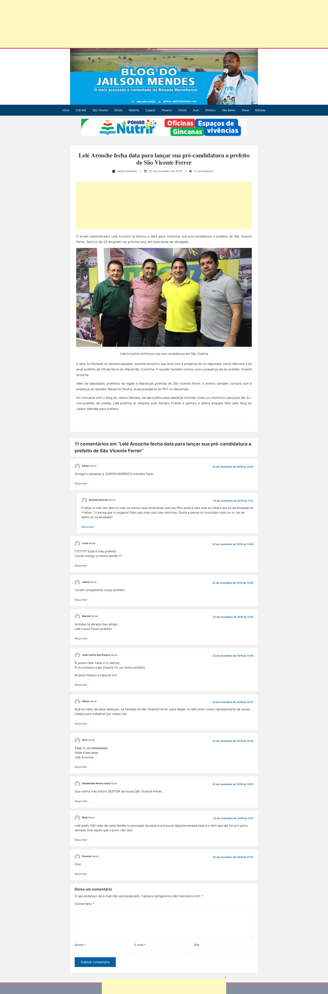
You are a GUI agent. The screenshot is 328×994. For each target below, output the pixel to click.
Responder (81, 483)
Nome (80, 945)
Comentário (84, 904)
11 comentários (203, 171)
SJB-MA (81, 110)
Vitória (182, 110)
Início (66, 110)
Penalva (167, 110)
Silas (85, 739)
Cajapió (150, 110)
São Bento (228, 110)
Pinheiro (210, 110)
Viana (245, 110)
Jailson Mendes (127, 171)
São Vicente (100, 110)
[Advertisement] (104, 25)
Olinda (118, 110)
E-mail (140, 945)
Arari (196, 110)
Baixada (260, 110)
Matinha (134, 110)
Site (196, 945)
